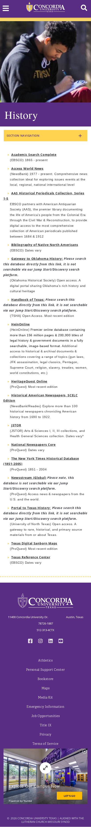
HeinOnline (20, 324)
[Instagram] (40, 641)
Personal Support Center (45, 670)
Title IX (45, 725)
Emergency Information (45, 707)
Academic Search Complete (34, 154)
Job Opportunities (45, 716)
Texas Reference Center (30, 557)
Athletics (45, 660)
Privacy (45, 734)
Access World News (27, 168)
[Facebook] (30, 641)
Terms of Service (45, 744)
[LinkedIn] (51, 641)
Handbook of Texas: (28, 299)
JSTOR (16, 425)
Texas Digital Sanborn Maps (34, 543)
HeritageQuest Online (29, 381)
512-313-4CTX (45, 630)
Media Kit (45, 697)
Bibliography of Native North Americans (44, 245)
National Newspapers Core (33, 444)
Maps (46, 688)
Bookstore (45, 679)
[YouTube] (61, 641)
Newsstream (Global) (28, 478)
